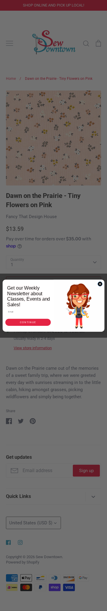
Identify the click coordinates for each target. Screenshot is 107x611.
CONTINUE (28, 322)
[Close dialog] (100, 284)
